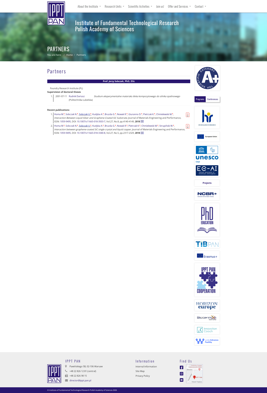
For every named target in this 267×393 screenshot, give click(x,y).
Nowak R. (122, 114)
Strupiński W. (166, 125)
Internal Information (146, 366)
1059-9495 (65, 121)
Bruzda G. (110, 114)
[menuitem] (89, 6)
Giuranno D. (135, 114)
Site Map (140, 371)
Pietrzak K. (149, 114)
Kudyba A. (98, 114)
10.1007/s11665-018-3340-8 (91, 132)
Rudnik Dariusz (77, 96)
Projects (207, 182)
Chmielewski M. (164, 114)
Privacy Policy (143, 375)
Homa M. (59, 114)
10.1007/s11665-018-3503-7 (91, 121)
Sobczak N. (72, 114)
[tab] (200, 99)
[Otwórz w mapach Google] (194, 373)
